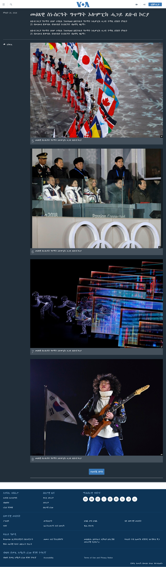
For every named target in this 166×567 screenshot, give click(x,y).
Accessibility (48, 557)
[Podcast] (110, 499)
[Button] (7, 45)
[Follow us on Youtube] (91, 499)
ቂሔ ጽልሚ (89, 526)
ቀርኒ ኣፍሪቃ (48, 498)
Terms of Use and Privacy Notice (98, 557)
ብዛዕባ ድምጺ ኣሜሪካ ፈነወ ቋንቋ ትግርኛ (19, 557)
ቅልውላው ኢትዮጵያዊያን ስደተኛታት (18, 539)
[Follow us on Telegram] (128, 499)
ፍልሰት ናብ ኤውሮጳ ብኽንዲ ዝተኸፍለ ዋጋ (142, 539)
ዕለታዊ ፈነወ (48, 507)
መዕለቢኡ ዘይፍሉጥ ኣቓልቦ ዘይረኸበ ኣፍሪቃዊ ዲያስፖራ (99, 540)
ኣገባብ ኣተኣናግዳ (10, 498)
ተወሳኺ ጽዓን (96, 471)
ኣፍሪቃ (46, 503)
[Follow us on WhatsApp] (134, 499)
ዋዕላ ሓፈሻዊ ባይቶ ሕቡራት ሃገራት (17, 544)
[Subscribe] (116, 499)
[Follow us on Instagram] (97, 499)
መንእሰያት (48, 521)
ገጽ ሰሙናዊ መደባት (133, 521)
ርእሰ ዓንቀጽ (8, 507)
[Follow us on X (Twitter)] (103, 499)
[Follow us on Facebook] (85, 499)
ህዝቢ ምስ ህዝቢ (90, 521)
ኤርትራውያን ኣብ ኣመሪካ (54, 526)
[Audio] (144, 4)
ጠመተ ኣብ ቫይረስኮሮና (53, 539)
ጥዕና (5, 526)
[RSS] (122, 499)
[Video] (137, 4)
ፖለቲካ (6, 521)
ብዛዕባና (6, 503)
